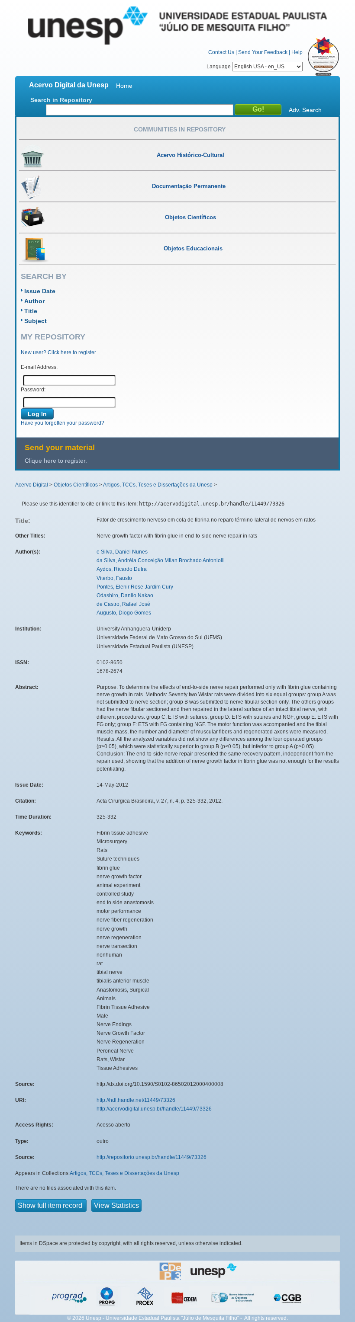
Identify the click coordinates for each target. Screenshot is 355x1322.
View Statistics (116, 1205)
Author (34, 301)
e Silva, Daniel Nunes (122, 552)
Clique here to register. (56, 460)
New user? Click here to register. (59, 352)
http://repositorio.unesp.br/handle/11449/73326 (152, 1157)
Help (297, 52)
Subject (35, 320)
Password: (33, 390)
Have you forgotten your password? (62, 423)
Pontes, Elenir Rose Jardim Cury (135, 587)
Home (124, 85)
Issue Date (39, 291)
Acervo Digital (31, 485)
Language (219, 67)
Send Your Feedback (262, 52)
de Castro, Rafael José (123, 604)
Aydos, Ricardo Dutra (122, 569)
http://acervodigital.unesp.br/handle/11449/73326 (154, 1109)
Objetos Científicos (76, 485)
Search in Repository (61, 99)
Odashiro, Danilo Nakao (125, 595)
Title (30, 310)
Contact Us (221, 52)
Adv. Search (305, 109)
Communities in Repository (180, 129)
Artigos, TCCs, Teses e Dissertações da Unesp (158, 485)
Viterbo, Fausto (114, 578)
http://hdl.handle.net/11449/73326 (136, 1100)
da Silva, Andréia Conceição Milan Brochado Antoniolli (161, 560)
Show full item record (51, 1205)
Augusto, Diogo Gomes (124, 613)
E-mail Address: (39, 367)
